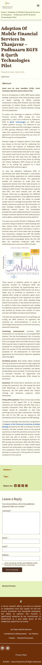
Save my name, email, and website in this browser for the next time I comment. (21, 564)
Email (5, 546)
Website (5, 555)
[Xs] (7, 648)
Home (3, 12)
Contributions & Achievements (15, 634)
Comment (7, 511)
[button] (38, 5)
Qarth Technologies (18, 122)
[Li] (2, 648)
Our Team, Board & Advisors (21, 629)
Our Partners (33, 634)
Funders (12, 638)
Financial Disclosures (25, 638)
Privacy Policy (21, 655)
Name (5, 538)
